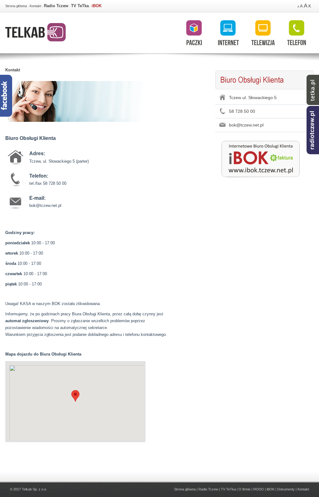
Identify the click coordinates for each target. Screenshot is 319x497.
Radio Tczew (56, 5)
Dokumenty (286, 489)
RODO (258, 489)
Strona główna (16, 6)
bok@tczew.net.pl (246, 124)
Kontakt (35, 6)
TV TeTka (80, 5)
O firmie (244, 489)
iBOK (97, 5)
